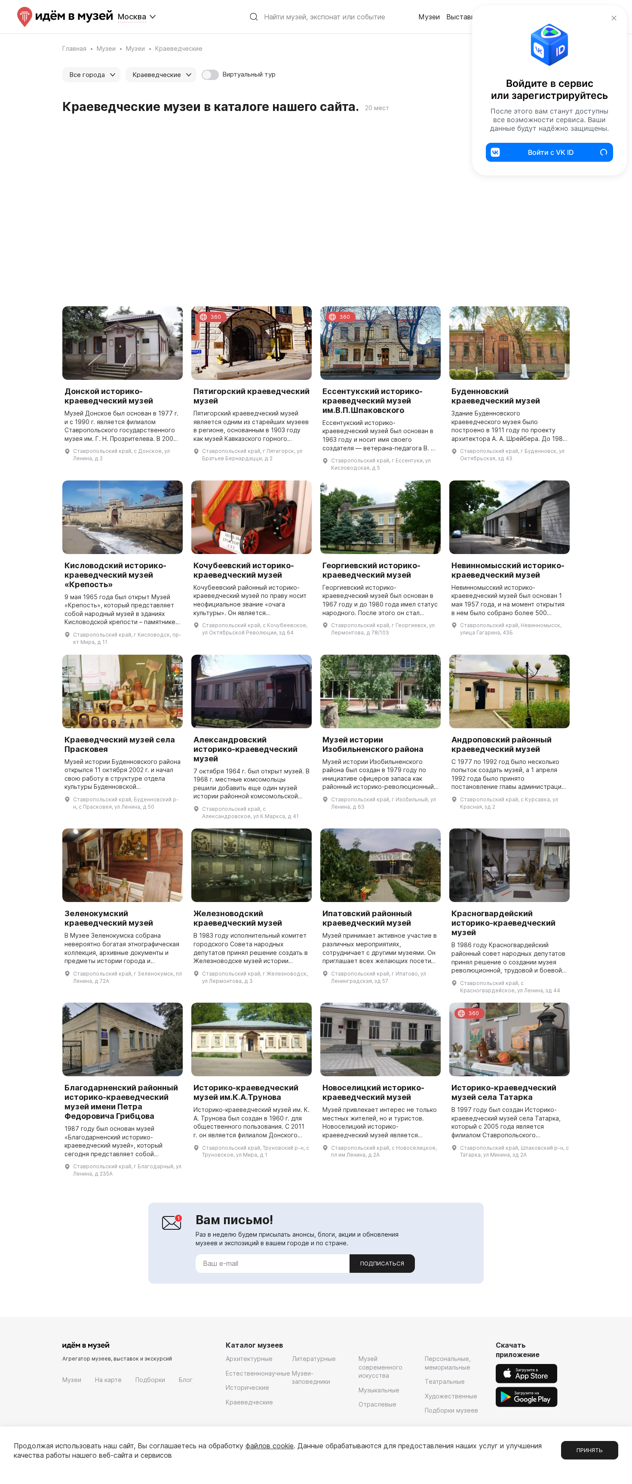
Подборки (150, 1379)
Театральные (445, 1381)
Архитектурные (249, 1358)
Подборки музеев (451, 1410)
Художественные (451, 1396)
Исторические (247, 1387)
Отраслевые (377, 1404)
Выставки (462, 16)
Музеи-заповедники (311, 1377)
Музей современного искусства (380, 1367)
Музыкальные (379, 1390)
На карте (108, 1379)
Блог (186, 1379)
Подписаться (382, 1263)
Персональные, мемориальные (448, 1363)
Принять (590, 1450)
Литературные (314, 1358)
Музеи (429, 16)
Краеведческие (249, 1402)
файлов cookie (269, 1445)
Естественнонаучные (258, 1373)
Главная (74, 48)
